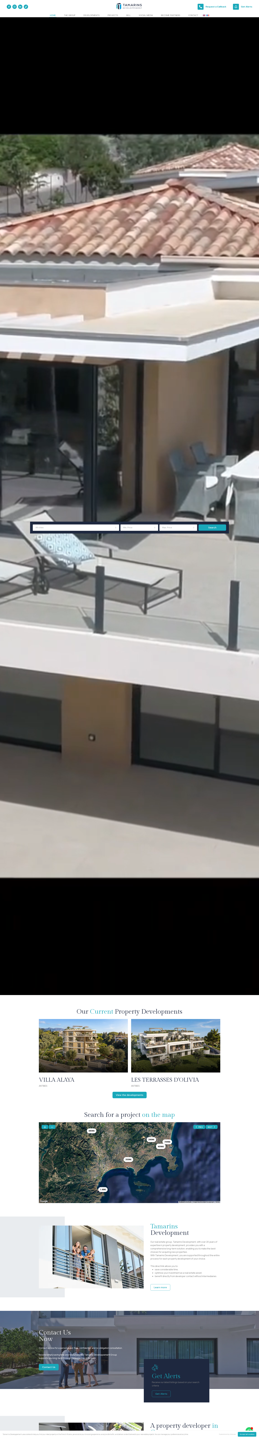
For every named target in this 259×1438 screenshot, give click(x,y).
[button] (151, 1139)
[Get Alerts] (236, 7)
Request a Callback (216, 6)
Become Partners (170, 15)
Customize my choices (227, 1434)
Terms (217, 1202)
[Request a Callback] (201, 7)
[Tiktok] (26, 7)
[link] (83, 1046)
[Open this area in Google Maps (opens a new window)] (44, 1201)
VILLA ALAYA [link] (56, 1080)
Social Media (146, 15)
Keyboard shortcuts (185, 1202)
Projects (113, 15)
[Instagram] (14, 7)
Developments (92, 15)
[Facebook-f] (9, 7)
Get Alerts (246, 6)
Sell (128, 15)
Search (212, 527)
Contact (193, 15)
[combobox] (76, 527)
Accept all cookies (247, 1434)
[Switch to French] (208, 15)
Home (53, 15)
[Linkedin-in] (20, 7)
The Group (69, 15)
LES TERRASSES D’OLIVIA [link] (165, 1080)
